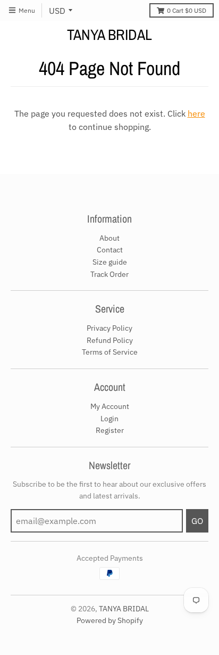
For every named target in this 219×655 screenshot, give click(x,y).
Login (109, 418)
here (196, 113)
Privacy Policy (109, 328)
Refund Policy (110, 340)
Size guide (109, 262)
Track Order (109, 274)
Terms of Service (110, 352)
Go (197, 520)
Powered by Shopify (110, 620)
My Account (109, 406)
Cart (186, 10)
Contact (110, 250)
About (109, 238)
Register (110, 430)
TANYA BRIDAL (109, 34)
